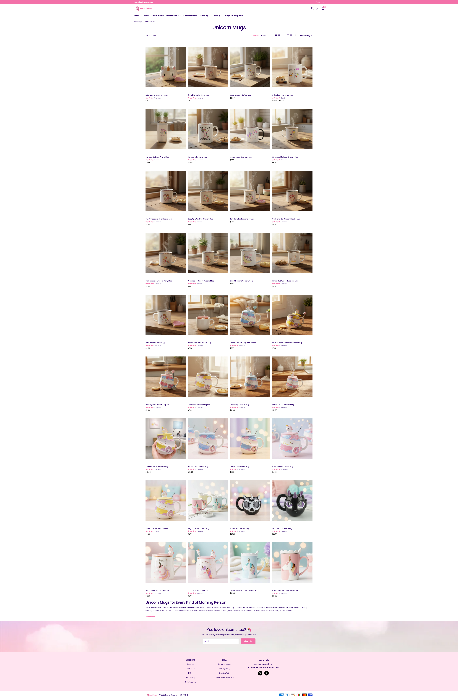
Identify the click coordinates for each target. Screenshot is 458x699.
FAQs (190, 673)
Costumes (157, 15)
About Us (190, 664)
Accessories (189, 15)
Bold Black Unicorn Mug (239, 528)
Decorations (172, 15)
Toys (144, 15)
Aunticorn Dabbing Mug (197, 157)
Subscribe (248, 641)
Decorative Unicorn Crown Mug (243, 590)
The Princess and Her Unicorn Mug (160, 219)
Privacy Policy (224, 668)
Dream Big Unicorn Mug (239, 404)
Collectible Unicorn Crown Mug (285, 590)
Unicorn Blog (190, 677)
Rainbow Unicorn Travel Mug (157, 157)
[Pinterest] (266, 673)
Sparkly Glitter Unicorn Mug (157, 466)
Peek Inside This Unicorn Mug (199, 343)
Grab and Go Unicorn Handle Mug (286, 219)
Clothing (204, 15)
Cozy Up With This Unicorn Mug (200, 219)
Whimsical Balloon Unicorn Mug (285, 157)
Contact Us (190, 668)
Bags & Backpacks (234, 15)
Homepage (138, 21)
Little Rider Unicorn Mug (155, 343)
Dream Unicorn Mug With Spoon (243, 343)
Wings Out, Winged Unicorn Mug (285, 281)
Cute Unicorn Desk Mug (239, 466)
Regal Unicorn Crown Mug (198, 528)
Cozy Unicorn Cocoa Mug (282, 466)
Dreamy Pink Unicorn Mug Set (157, 404)
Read (150, 617)
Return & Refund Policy (225, 677)
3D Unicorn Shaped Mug (282, 528)
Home (136, 15)
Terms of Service (224, 664)
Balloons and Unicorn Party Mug (159, 281)
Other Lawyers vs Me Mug (282, 95)
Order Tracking (190, 682)
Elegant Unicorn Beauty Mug (157, 590)
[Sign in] (317, 8)
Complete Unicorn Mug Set (199, 404)
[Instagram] (260, 673)
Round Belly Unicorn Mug (198, 466)
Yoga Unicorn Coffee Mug (240, 95)
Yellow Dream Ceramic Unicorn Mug (287, 343)
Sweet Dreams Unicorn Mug (241, 281)
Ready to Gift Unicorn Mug (283, 404)
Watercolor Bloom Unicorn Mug (201, 281)
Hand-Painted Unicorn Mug (199, 590)
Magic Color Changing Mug (241, 157)
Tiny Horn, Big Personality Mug (242, 219)
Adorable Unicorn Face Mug (157, 95)
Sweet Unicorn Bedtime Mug (157, 528)
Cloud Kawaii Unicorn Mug (198, 95)
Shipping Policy (225, 673)
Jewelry (216, 15)
